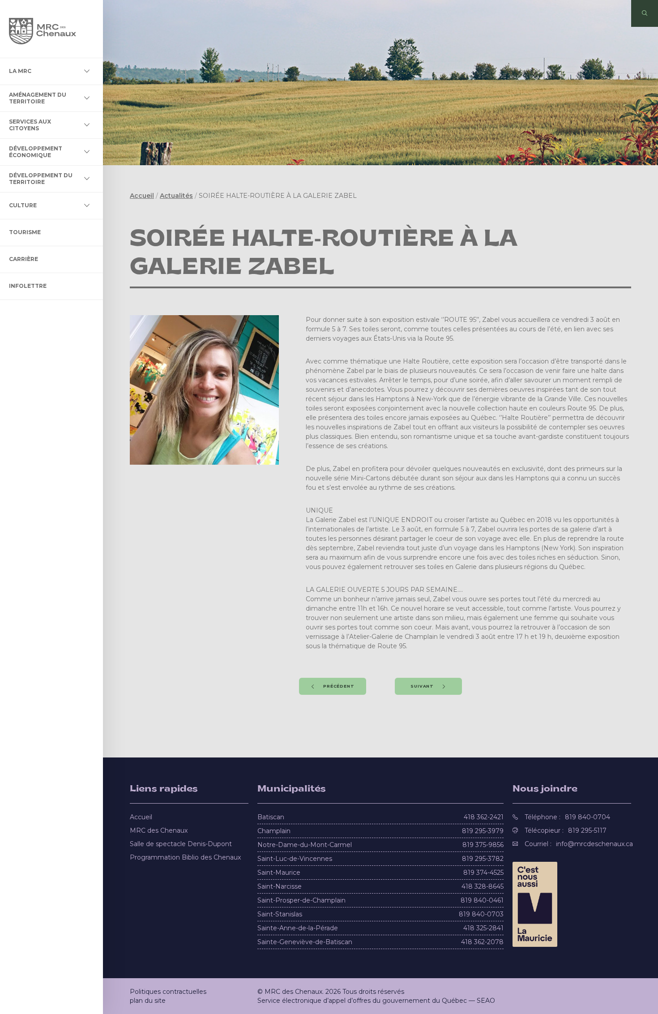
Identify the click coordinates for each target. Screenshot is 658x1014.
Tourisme (25, 232)
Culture (23, 205)
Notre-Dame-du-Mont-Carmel (304, 845)
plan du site (148, 1001)
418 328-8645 (482, 886)
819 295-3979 (483, 831)
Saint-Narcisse (279, 886)
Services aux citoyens (30, 124)
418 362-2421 (484, 817)
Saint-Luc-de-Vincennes (294, 859)
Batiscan (270, 817)
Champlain (274, 831)
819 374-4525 (483, 873)
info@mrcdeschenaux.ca (594, 844)
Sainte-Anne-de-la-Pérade (297, 928)
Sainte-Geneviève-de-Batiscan (304, 942)
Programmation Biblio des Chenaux (185, 857)
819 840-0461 (482, 900)
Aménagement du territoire (37, 97)
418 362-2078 (482, 942)
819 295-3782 (483, 859)
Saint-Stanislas (279, 914)
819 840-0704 (587, 817)
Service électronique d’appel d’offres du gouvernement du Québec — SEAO (376, 1001)
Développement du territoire (41, 178)
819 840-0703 (481, 914)
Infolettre (28, 285)
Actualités (176, 196)
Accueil (142, 196)
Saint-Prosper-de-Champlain (301, 900)
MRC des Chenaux (159, 830)
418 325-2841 (483, 928)
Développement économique (35, 151)
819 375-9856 (483, 845)
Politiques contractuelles (168, 992)
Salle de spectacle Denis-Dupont (181, 844)
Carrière (23, 259)
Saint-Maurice (278, 873)
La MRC (20, 71)
